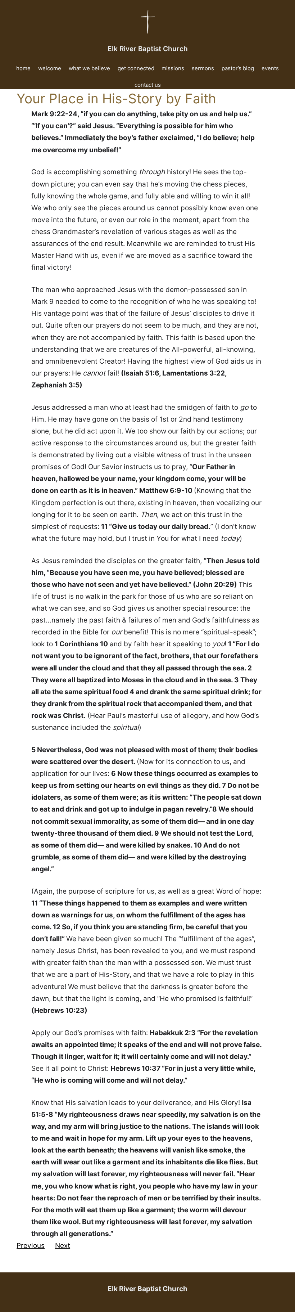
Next (62, 1245)
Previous (31, 1245)
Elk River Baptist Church (148, 48)
